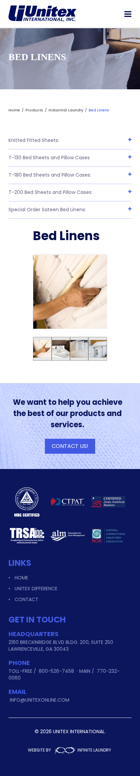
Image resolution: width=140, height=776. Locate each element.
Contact (26, 599)
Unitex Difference (36, 588)
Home (21, 577)
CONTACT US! (70, 446)
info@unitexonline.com (39, 700)
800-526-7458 (56, 671)
